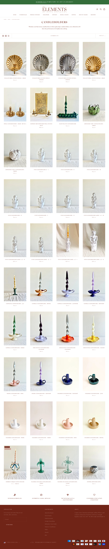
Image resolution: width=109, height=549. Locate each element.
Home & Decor (64, 14)
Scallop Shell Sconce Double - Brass (94, 78)
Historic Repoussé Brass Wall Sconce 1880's (41, 124)
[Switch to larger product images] (3, 36)
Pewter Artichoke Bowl (94, 481)
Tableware (46, 14)
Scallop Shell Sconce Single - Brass (15, 78)
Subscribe (9, 524)
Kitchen (54, 14)
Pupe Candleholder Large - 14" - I (67, 259)
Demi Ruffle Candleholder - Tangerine (67, 348)
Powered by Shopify (50, 542)
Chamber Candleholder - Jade (94, 393)
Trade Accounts (49, 518)
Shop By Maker (83, 14)
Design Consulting (50, 521)
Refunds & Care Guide (50, 524)
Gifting (74, 14)
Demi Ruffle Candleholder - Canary (94, 347)
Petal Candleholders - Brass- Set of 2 (15, 123)
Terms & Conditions (50, 527)
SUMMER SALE (41, 2)
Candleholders (15, 19)
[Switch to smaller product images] (6, 36)
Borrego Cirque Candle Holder (15, 481)
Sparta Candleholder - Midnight (41, 393)
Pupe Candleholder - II (67, 169)
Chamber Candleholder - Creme (41, 437)
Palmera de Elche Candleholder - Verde (41, 482)
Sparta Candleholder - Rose (15, 393)
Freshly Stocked (35, 14)
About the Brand (49, 513)
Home (14, 14)
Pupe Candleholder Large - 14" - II (94, 259)
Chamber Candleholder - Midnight (67, 393)
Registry (93, 14)
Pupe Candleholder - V (41, 215)
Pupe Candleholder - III (94, 169)
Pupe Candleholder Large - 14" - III (94, 215)
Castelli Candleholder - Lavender (67, 303)
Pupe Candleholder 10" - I (41, 169)
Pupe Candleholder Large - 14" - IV (15, 259)
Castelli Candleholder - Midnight (94, 303)
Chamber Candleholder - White (15, 437)
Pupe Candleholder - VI (68, 215)
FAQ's (46, 529)
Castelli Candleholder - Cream (15, 347)
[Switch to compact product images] (8, 36)
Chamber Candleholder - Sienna (93, 437)
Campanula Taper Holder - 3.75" (15, 303)
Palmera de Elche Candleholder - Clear (68, 482)
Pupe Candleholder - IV (15, 215)
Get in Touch (48, 515)
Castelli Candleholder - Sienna (41, 303)
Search (46, 532)
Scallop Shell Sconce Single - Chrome (41, 79)
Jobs (46, 535)
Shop (9, 19)
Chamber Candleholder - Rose (68, 437)
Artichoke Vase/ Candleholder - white (15, 170)
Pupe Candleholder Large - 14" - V (41, 259)
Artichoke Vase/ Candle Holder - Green (94, 124)
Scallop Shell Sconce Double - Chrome (67, 79)
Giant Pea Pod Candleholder (67, 123)
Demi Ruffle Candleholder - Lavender (41, 348)
